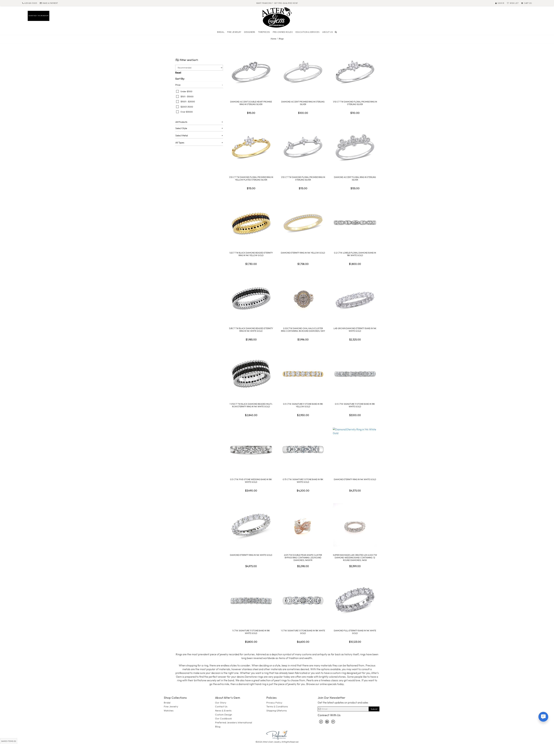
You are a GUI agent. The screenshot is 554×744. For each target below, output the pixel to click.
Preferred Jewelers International (233, 722)
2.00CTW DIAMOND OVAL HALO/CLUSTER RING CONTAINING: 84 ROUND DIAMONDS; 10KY (303, 329)
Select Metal (181, 135)
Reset (178, 72)
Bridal (220, 32)
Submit (374, 709)
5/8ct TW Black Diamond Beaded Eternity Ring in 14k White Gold (251, 329)
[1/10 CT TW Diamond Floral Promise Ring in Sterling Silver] (355, 71)
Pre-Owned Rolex (283, 32)
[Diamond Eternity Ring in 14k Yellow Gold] (303, 222)
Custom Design (223, 714)
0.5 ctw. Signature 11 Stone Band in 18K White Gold (355, 405)
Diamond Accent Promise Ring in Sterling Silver (303, 103)
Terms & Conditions (277, 706)
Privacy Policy (274, 702)
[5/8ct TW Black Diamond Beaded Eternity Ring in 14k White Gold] (251, 298)
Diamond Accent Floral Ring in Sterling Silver (355, 178)
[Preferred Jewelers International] (277, 734)
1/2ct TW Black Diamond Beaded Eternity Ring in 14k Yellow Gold (251, 254)
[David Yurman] (38, 15)
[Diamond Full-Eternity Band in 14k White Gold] (355, 600)
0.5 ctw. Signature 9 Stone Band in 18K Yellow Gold (303, 405)
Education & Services (307, 32)
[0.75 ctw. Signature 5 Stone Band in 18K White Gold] (303, 449)
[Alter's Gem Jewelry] (277, 17)
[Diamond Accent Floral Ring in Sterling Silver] (355, 147)
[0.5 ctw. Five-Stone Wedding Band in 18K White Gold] (251, 449)
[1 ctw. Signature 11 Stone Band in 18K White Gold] (251, 600)
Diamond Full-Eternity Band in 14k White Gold (355, 631)
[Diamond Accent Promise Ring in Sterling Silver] (303, 71)
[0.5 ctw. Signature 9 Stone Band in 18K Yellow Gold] (303, 373)
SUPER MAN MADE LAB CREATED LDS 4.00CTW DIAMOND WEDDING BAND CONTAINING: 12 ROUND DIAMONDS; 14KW (355, 557)
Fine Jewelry (234, 32)
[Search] (336, 32)
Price (177, 85)
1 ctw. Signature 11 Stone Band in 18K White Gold (251, 631)
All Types (179, 142)
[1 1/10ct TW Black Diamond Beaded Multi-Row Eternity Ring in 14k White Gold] (251, 373)
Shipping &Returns (276, 710)
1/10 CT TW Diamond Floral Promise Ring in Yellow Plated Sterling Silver (251, 178)
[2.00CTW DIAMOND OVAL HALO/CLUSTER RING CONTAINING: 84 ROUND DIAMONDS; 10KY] (303, 298)
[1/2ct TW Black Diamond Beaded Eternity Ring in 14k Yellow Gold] (251, 222)
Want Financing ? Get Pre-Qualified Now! (277, 3)
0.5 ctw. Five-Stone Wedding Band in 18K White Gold (251, 480)
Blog (217, 726)
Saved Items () (8, 741)
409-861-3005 (30, 3)
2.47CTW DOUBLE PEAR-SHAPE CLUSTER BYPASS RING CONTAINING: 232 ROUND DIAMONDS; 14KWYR (303, 557)
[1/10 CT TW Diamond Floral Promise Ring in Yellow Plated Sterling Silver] (251, 147)
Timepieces (264, 32)
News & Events (223, 710)
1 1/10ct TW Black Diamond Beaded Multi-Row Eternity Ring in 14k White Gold (251, 405)
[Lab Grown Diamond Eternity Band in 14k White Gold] (355, 298)
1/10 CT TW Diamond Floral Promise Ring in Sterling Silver (355, 103)
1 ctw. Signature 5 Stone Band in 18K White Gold (303, 631)
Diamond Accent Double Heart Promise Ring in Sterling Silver (251, 103)
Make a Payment (50, 3)
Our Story (220, 702)
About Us (327, 32)
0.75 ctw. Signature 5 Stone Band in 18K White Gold (303, 480)
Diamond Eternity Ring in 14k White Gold (355, 479)
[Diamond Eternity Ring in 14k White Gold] (355, 449)
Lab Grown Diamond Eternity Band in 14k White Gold (355, 329)
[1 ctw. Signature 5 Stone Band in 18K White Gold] (303, 600)
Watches (169, 710)
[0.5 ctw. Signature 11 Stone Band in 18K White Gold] (355, 373)
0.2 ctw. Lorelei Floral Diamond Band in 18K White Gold (355, 254)
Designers (249, 32)
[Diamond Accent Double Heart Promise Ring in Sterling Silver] (251, 71)
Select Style (181, 128)
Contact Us (221, 706)
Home (273, 38)
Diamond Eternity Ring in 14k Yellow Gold (303, 252)
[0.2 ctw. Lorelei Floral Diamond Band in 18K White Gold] (355, 222)
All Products (181, 122)
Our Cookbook (223, 718)
